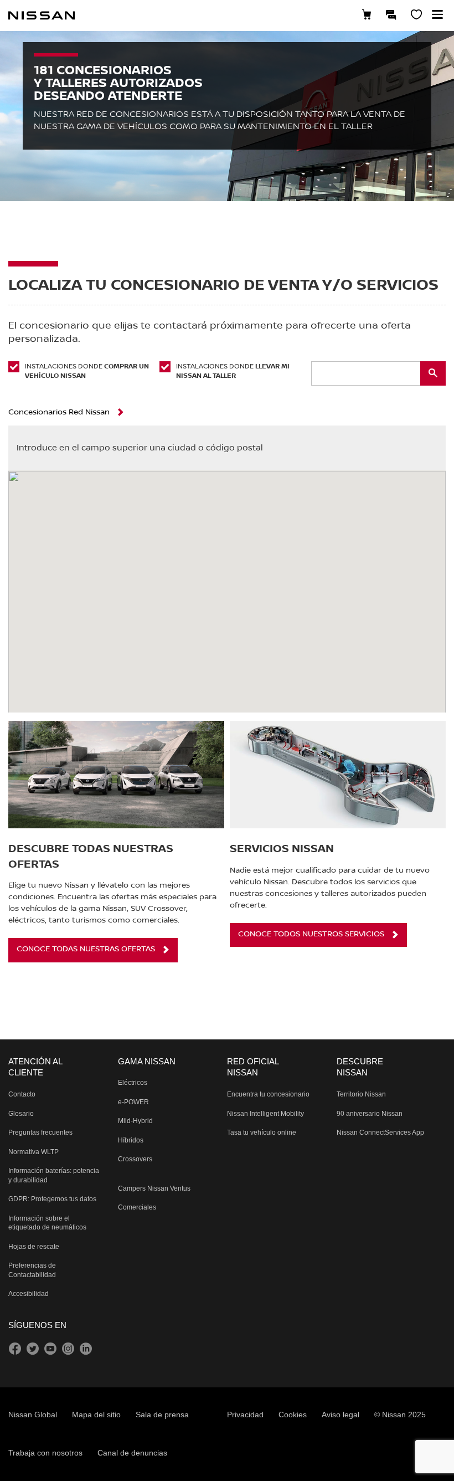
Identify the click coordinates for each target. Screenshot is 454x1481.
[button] (437, 14)
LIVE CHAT (391, 14)
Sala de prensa (162, 1414)
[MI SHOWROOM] (416, 15)
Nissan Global (32, 1414)
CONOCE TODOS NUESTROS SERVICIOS (311, 934)
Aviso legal (340, 1414)
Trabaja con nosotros (45, 1452)
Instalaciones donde (87, 371)
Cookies (292, 1414)
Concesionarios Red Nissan (59, 412)
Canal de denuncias (132, 1452)
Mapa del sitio (96, 1414)
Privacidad (245, 1414)
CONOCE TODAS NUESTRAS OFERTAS (86, 949)
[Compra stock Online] (366, 15)
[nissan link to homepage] (41, 15)
